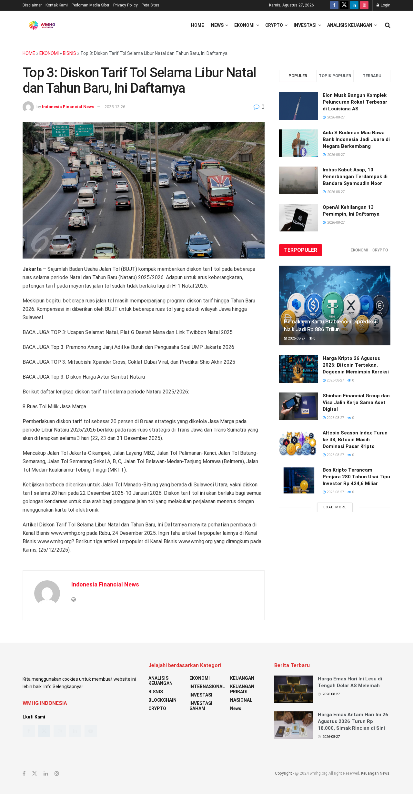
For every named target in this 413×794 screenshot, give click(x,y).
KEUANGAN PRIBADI (242, 689)
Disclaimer (32, 5)
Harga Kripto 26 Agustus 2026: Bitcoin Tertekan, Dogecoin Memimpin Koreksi (356, 365)
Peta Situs (150, 5)
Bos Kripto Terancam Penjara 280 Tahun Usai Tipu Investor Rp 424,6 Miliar (356, 476)
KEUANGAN (242, 678)
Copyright (283, 773)
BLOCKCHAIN (162, 700)
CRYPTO (274, 25)
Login (385, 5)
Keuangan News (375, 773)
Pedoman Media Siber (90, 5)
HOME (29, 53)
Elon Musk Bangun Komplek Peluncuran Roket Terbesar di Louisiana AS (355, 102)
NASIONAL (241, 700)
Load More (335, 507)
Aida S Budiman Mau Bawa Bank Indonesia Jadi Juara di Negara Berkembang (356, 139)
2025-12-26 (115, 106)
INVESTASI (305, 25)
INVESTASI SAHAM (200, 706)
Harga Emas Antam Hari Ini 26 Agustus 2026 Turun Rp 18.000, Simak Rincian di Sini (353, 721)
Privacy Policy (125, 5)
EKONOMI (244, 25)
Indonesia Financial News (68, 106)
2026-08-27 (296, 338)
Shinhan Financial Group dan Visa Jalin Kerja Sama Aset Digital (356, 402)
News (217, 25)
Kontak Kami (56, 5)
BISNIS (69, 53)
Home (197, 25)
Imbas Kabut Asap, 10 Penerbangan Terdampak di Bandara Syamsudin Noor (355, 176)
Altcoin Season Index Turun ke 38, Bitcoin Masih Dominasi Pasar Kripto (355, 439)
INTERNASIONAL (207, 686)
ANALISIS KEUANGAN (349, 25)
